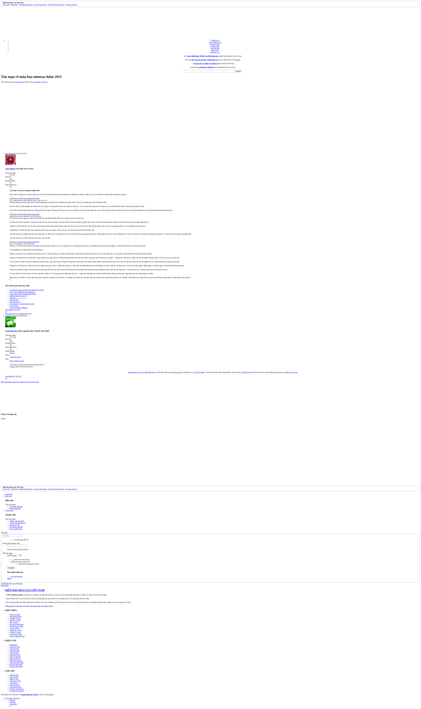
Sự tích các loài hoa (16, 689)
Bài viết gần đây (15, 508)
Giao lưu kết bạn (15, 687)
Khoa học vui (215, 52)
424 (11, 179)
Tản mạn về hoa (18, 82)
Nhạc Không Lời (215, 42)
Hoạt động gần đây (16, 527)
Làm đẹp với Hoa (16, 634)
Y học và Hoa (14, 628)
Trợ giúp (13, 702)
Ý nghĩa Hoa (214, 46)
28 (10, 187)
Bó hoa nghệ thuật (16, 665)
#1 (6, 312)
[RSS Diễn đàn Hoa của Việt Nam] (51, 606)
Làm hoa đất (14, 653)
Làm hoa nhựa (15, 651)
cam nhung (36, 82)
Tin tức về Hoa (15, 614)
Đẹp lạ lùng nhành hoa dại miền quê (22, 292)
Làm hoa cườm (15, 655)
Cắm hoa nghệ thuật (17, 663)
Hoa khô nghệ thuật (16, 624)
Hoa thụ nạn (14, 300)
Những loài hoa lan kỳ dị (18, 296)
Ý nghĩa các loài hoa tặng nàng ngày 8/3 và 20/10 (27, 290)
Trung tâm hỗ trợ (15, 616)
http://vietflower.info (17, 361)
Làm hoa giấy (14, 649)
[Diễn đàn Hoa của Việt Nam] (11, 583)
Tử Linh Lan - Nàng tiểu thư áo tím (22, 304)
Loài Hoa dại (9, 314)
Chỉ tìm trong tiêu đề (21, 540)
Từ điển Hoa (214, 40)
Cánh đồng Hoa (15, 357)
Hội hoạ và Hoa (15, 620)
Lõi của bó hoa (15, 302)
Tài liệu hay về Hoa (16, 626)
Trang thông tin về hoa (136, 372)
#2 (6, 378)
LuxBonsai (21, 314)
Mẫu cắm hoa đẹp (16, 661)
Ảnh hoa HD (214, 48)
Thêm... (9, 578)
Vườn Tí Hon (215, 44)
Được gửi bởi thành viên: (11, 543)
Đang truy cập (15, 525)
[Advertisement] (210, 22)
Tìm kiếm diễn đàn (16, 506)
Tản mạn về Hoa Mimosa (18, 308)
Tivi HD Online (199, 372)
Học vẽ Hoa (14, 622)
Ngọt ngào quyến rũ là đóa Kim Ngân (23, 294)
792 (11, 341)
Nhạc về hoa (14, 677)
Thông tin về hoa (15, 630)
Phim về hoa (14, 679)
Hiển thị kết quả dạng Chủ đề (28, 564)
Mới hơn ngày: (8, 553)
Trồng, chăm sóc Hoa (17, 636)
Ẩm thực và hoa (15, 632)
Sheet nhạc (215, 50)
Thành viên (9, 510)
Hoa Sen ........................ (18, 298)
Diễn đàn (8, 496)
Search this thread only (22, 560)
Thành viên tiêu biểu (17, 521)
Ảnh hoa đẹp (177, 372)
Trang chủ (8, 494)
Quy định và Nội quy (12, 698)
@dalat (12, 367)
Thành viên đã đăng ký (18, 523)
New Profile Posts (16, 529)
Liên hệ (12, 700)
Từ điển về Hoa (15, 618)
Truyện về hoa (15, 685)
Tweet (3, 418)
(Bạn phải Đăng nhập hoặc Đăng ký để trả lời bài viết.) (20, 382)
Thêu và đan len (15, 657)
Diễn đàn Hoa (149, 372)
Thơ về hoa (14, 683)
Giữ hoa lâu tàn (15, 659)
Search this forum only (22, 562)
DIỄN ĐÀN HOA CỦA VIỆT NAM (25, 590)
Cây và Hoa (14, 306)
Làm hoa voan (15, 647)
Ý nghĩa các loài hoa (290, 372)
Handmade (13, 645)
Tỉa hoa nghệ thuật (16, 666)
